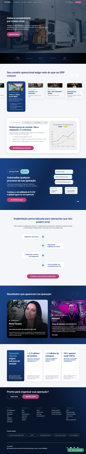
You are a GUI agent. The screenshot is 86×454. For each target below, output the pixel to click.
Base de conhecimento (71, 419)
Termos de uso (69, 416)
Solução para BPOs (55, 410)
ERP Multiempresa (17, 2)
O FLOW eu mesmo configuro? (60, 435)
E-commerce (9, 412)
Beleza (23, 412)
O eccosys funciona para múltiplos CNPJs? (16, 435)
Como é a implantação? (73, 435)
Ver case (54, 335)
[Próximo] (77, 75)
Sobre (67, 410)
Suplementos (24, 416)
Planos (40, 2)
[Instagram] (67, 447)
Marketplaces (10, 414)
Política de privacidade (70, 414)
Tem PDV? (32, 435)
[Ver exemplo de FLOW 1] (76, 201)
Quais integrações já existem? (45, 435)
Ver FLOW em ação (16, 200)
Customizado (35, 2)
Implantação (9, 419)
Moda (23, 410)
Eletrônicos (24, 417)
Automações (9, 421)
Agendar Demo (14, 34)
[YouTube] (71, 447)
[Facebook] (78, 447)
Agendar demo (40, 412)
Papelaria (24, 419)
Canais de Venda (23, 2)
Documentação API (41, 416)
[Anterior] (72, 75)
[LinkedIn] (74, 447)
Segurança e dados (70, 412)
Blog (67, 417)
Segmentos (30, 2)
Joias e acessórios (26, 414)
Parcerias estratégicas (56, 412)
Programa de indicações (56, 414)
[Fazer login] (66, 2)
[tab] (16, 122)
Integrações (9, 417)
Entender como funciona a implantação (43, 276)
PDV (8, 416)
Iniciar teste (71, 2)
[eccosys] (7, 2)
